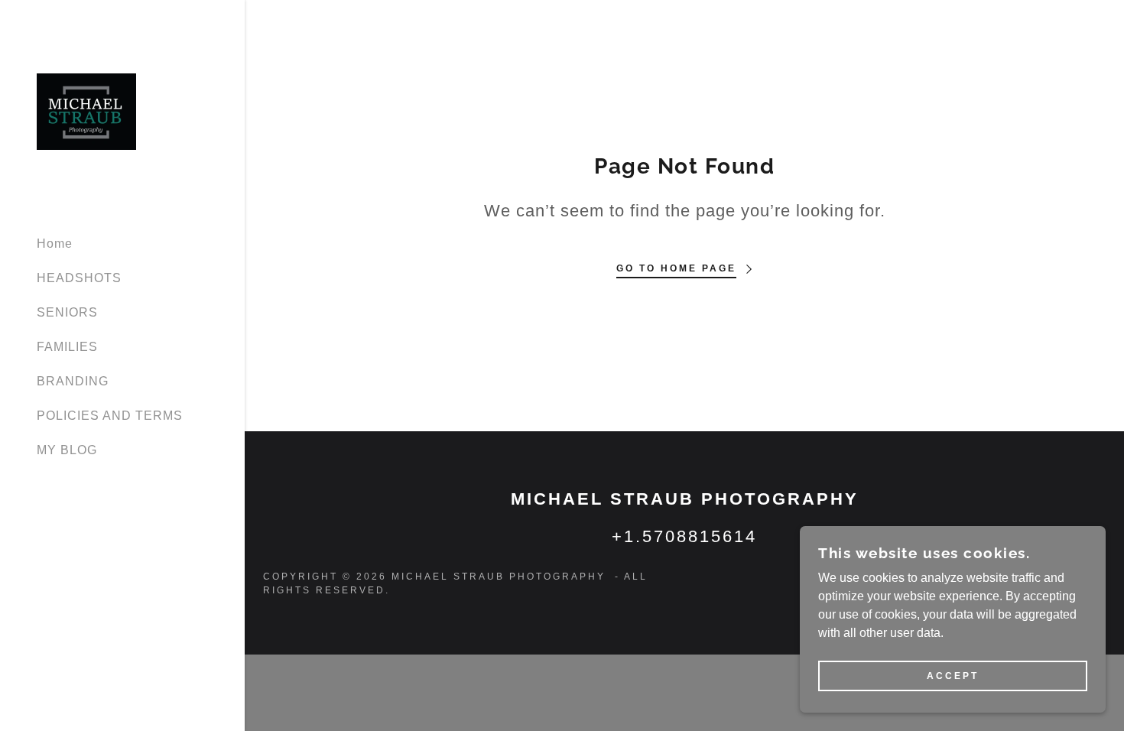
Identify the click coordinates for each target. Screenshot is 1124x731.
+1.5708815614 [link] (684, 536)
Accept (953, 676)
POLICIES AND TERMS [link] (110, 415)
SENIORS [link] (67, 312)
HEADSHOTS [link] (79, 277)
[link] (86, 110)
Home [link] (55, 243)
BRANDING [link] (73, 381)
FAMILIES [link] (67, 346)
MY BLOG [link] (67, 449)
